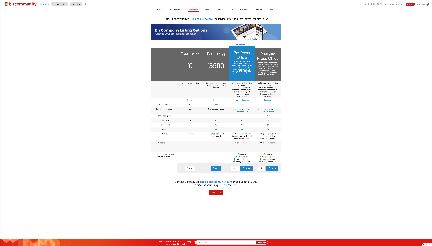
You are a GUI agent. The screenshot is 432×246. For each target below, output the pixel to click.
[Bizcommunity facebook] (371, 4)
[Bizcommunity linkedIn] (365, 4)
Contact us (216, 192)
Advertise (399, 4)
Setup (190, 168)
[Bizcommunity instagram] (374, 4)
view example (242, 111)
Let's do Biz (427, 245)
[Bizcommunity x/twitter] (368, 4)
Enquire (246, 168)
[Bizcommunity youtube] (377, 4)
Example (190, 100)
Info (235, 168)
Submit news (389, 4)
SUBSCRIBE (262, 242)
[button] (86, 4)
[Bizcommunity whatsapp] (381, 4)
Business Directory (201, 18)
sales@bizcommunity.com (241, 73)
